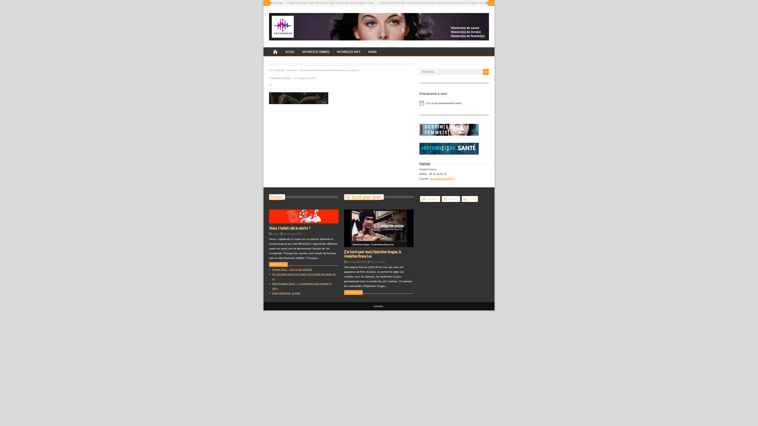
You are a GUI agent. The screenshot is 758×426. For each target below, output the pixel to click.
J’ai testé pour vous (362, 197)
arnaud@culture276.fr (443, 178)
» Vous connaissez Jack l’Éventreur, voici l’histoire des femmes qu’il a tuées (321, 2)
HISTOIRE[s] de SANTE (348, 52)
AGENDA (372, 52)
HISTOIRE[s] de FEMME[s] (315, 52)
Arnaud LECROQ (281, 78)
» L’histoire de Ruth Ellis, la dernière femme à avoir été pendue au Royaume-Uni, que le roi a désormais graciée (432, 2)
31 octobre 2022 (292, 234)
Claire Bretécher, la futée (286, 293)
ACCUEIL (290, 52)
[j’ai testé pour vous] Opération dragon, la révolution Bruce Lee (372, 254)
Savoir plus (278, 264)
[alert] (454, 103)
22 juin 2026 (378, 262)
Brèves (275, 197)
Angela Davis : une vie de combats (292, 269)
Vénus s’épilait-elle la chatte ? (290, 228)
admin (275, 234)
